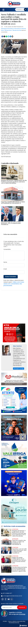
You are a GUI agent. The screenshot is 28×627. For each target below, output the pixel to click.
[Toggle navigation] (3, 9)
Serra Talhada (5, 30)
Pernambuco (10, 28)
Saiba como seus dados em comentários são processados (14, 283)
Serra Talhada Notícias (15, 30)
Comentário (7, 249)
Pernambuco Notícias (20, 28)
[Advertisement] (14, 308)
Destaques (4, 28)
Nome (5, 262)
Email (5, 269)
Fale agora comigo (18, 368)
